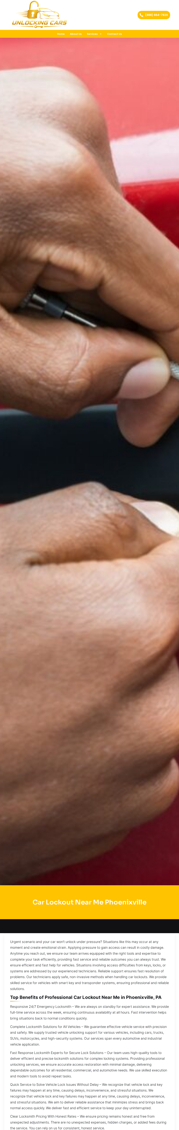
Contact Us (114, 34)
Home (61, 34)
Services (92, 34)
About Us (76, 34)
